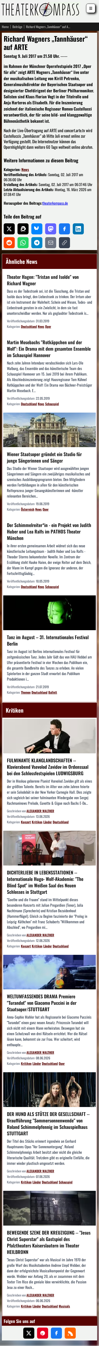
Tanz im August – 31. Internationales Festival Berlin (48, 640)
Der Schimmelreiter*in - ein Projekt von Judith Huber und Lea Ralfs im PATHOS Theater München (49, 531)
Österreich (27, 509)
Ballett (52, 692)
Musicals (64, 1306)
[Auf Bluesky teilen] (36, 228)
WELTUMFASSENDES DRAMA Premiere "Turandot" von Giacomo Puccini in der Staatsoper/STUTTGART (41, 1003)
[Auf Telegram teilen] (36, 242)
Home (5, 26)
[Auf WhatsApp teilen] (23, 242)
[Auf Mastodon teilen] (50, 228)
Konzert (26, 821)
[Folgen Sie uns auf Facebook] (56, 1333)
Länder (47, 821)
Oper (48, 326)
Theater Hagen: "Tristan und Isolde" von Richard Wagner (43, 280)
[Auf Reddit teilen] (9, 242)
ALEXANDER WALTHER (40, 810)
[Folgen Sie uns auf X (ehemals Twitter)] (28, 1333)
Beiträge (17, 26)
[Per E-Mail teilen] (50, 242)
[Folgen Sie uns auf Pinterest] (42, 1333)
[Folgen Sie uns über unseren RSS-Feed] (70, 1333)
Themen (26, 692)
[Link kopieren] (64, 242)
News (25, 169)
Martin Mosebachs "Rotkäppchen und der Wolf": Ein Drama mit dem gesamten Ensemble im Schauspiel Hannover (49, 348)
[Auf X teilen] (9, 228)
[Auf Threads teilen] (23, 228)
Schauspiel (52, 403)
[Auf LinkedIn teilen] (78, 228)
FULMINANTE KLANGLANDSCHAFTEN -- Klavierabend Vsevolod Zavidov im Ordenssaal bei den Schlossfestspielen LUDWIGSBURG (47, 767)
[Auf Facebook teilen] (64, 228)
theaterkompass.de (55, 203)
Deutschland (29, 326)
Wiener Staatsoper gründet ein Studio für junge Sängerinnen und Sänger (44, 457)
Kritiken (37, 821)
